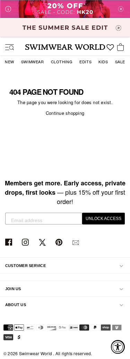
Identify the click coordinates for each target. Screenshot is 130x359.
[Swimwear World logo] (65, 47)
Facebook (9, 242)
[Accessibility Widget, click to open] (118, 347)
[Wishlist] (110, 50)
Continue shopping (65, 113)
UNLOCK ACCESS (103, 218)
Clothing (62, 61)
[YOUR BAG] (122, 48)
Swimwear (32, 61)
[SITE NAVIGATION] (7, 47)
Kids (103, 61)
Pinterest (59, 242)
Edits (85, 61)
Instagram (26, 242)
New (9, 61)
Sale (120, 61)
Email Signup (76, 242)
